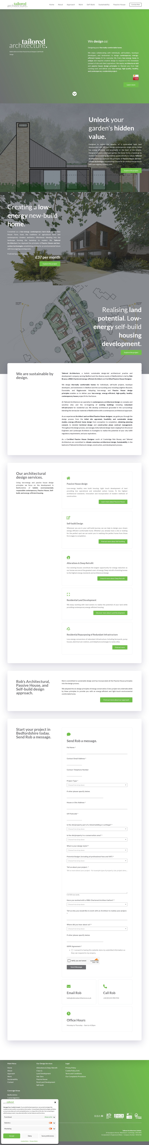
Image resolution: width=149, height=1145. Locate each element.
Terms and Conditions (73, 1073)
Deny (30, 1136)
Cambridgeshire (13, 1098)
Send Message (76, 967)
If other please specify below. (78, 791)
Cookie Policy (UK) (72, 1071)
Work (81, 4)
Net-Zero (40, 1076)
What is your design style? (78, 846)
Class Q (39, 1071)
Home (51, 4)
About (60, 4)
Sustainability (104, 4)
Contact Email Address (76, 759)
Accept (11, 1136)
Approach (71, 4)
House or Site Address (76, 802)
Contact (10, 1082)
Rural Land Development (45, 1082)
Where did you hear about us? (79, 925)
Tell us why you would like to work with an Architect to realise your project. (97, 912)
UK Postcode (72, 814)
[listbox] (97, 785)
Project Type (72, 781)
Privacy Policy (34, 1141)
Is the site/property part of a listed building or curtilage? (89, 825)
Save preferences (48, 1136)
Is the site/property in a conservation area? (84, 835)
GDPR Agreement (74, 946)
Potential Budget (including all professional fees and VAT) (90, 857)
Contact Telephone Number (78, 770)
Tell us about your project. (78, 867)
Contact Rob (135, 4)
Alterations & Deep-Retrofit (46, 1068)
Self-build (91, 4)
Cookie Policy (25, 1141)
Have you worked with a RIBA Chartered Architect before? (91, 900)
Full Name (71, 747)
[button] (55, 1102)
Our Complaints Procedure (75, 1076)
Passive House (119, 4)
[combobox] (97, 929)
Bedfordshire (12, 1095)
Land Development (43, 1073)
